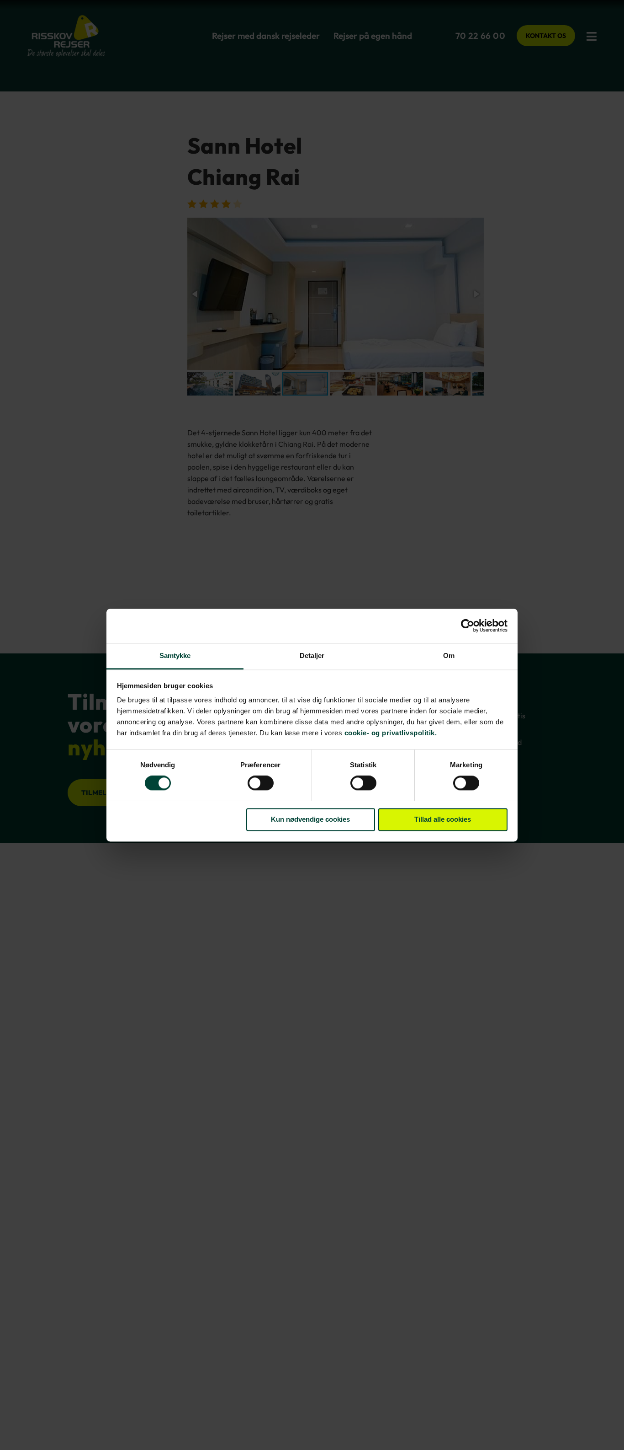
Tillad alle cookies (442, 819)
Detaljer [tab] (312, 655)
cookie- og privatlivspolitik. (390, 733)
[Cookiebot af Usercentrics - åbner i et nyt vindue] (468, 625)
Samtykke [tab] (175, 655)
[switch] (261, 783)
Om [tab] (449, 655)
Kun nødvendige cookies (310, 819)
